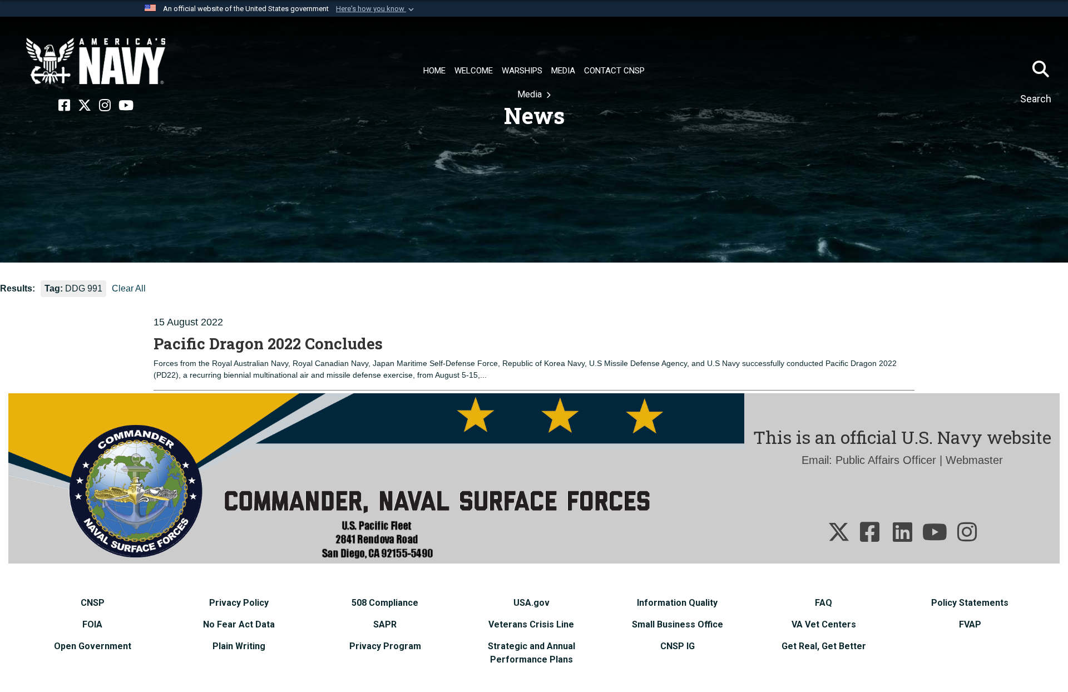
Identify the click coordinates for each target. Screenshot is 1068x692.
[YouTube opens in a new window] (126, 105)
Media (530, 94)
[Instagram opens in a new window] (105, 105)
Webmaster (974, 460)
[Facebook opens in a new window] (64, 105)
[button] (376, 8)
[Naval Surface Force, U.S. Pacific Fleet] (95, 61)
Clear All (129, 288)
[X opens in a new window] (84, 105)
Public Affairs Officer (885, 460)
